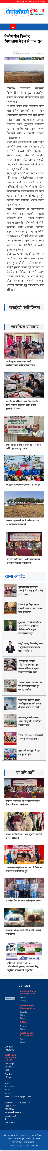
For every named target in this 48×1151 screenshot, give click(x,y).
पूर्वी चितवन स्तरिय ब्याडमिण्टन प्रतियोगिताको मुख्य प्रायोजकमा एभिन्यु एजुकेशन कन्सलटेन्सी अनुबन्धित (22, 966)
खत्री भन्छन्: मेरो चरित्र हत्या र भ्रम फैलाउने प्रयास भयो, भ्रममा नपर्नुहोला (30, 647)
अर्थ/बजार (9, 1139)
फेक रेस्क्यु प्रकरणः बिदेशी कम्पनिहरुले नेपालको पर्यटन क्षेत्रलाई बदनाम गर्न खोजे (29, 704)
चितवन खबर (25, 1135)
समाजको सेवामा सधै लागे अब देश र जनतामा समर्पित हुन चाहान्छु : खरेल (30, 686)
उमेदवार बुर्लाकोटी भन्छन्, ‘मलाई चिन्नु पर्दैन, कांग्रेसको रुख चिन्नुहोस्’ (29, 721)
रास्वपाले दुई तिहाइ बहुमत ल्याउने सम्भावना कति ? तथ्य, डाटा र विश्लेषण (30, 608)
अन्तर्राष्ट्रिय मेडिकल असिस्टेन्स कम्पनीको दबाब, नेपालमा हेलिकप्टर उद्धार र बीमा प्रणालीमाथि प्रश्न (23, 405)
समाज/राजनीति (13, 1135)
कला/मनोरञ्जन (37, 1135)
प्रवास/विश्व (37, 1139)
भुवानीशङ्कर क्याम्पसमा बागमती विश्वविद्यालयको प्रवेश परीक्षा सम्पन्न (30, 591)
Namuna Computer (30, 1145)
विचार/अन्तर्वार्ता (29, 1142)
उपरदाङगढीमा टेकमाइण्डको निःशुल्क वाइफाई (23, 900)
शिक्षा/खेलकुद (19, 1139)
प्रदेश (28, 1139)
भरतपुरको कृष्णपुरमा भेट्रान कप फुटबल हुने (23, 484)
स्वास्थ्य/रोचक (17, 1142)
